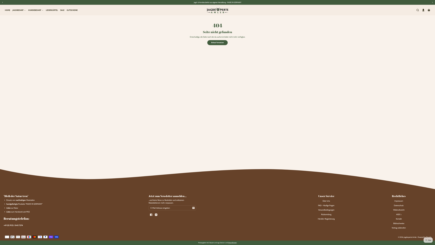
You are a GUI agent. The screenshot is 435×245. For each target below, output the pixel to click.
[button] (417, 10)
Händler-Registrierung (326, 219)
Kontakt (399, 219)
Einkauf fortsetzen (217, 43)
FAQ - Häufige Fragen (326, 205)
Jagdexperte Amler (410, 237)
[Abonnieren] (193, 207)
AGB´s (398, 214)
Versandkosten (232, 243)
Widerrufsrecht (398, 210)
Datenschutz (399, 205)
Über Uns (326, 201)
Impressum (398, 201)
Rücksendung (326, 214)
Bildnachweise (398, 223)
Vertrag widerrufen (399, 228)
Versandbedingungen (326, 210)
